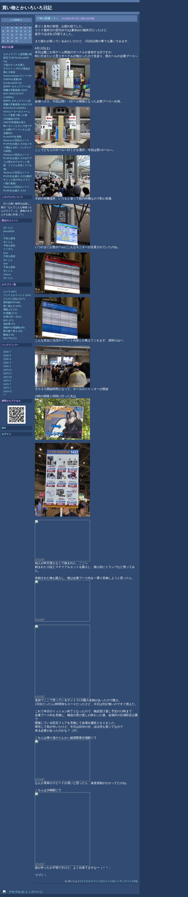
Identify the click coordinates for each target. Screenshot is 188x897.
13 (30, 31)
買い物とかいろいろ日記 (27, 7)
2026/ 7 (7, 351)
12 (25, 31)
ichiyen (7, 274)
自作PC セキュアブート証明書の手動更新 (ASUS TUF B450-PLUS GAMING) (17, 104)
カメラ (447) (9, 291)
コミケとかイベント (89, 881)
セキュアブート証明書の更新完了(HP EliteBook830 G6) (17, 58)
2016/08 (17, 20)
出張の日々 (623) (12, 316)
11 (21, 31)
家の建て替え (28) (12, 331)
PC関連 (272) (10, 313)
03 (16, 28)
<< (12, 20)
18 (21, 34)
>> (21, 20)
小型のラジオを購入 (14, 64)
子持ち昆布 (9, 238)
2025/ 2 (7, 387)
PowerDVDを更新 (12, 136)
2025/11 (7, 373)
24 (16, 38)
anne (5, 252)
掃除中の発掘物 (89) (14, 327)
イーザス (8, 249)
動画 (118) (8, 334)
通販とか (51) (10, 309)
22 (8, 38)
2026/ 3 (7, 362)
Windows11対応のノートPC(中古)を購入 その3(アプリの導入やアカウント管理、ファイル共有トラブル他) (17, 161)
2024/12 (7, 391)
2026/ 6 (7, 355)
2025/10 (7, 377)
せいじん (8, 227)
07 (3, 31)
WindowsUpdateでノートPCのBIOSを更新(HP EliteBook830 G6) (17, 79)
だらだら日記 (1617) (14, 298)
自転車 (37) (9, 323)
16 (12, 34)
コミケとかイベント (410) (17, 295)
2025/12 (7, 369)
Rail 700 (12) (10, 338)
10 (16, 31)
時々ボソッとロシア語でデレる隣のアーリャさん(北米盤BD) (17, 130)
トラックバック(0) (127, 881)
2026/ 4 (7, 359)
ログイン (6, 434)
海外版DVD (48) (11, 302)
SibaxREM (8, 231)
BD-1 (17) (8, 320)
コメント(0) (108, 881)
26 (25, 38)
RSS (4, 427)
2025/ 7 (7, 384)
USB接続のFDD (11, 118)
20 (30, 34)
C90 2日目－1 (46, 18)
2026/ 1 (7, 366)
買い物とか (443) (12, 306)
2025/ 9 (7, 380)
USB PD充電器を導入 (14, 122)
